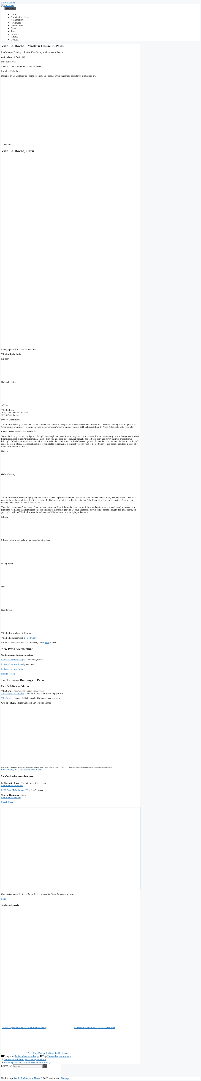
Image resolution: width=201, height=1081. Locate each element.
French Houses (7, 802)
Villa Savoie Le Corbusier (12, 693)
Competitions (17, 25)
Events (14, 28)
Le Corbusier (30, 638)
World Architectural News (27, 1078)
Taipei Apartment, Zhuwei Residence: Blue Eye (27, 1062)
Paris (47, 642)
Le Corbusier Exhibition (12, 785)
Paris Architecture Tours (12, 664)
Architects (16, 22)
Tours (13, 31)
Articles (14, 36)
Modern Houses (8, 674)
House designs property (59, 1056)
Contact (14, 39)
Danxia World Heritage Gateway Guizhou (25, 1059)
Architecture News (20, 17)
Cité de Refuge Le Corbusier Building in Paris (21, 770)
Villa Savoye (7, 698)
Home (14, 14)
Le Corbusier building (11, 797)
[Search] (44, 1066)
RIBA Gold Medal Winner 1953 (15, 790)
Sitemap (65, 1078)
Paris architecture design (27, 1056)
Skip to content (8, 2)
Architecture (17, 20)
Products (15, 34)
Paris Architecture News (12, 669)
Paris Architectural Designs (13, 660)
